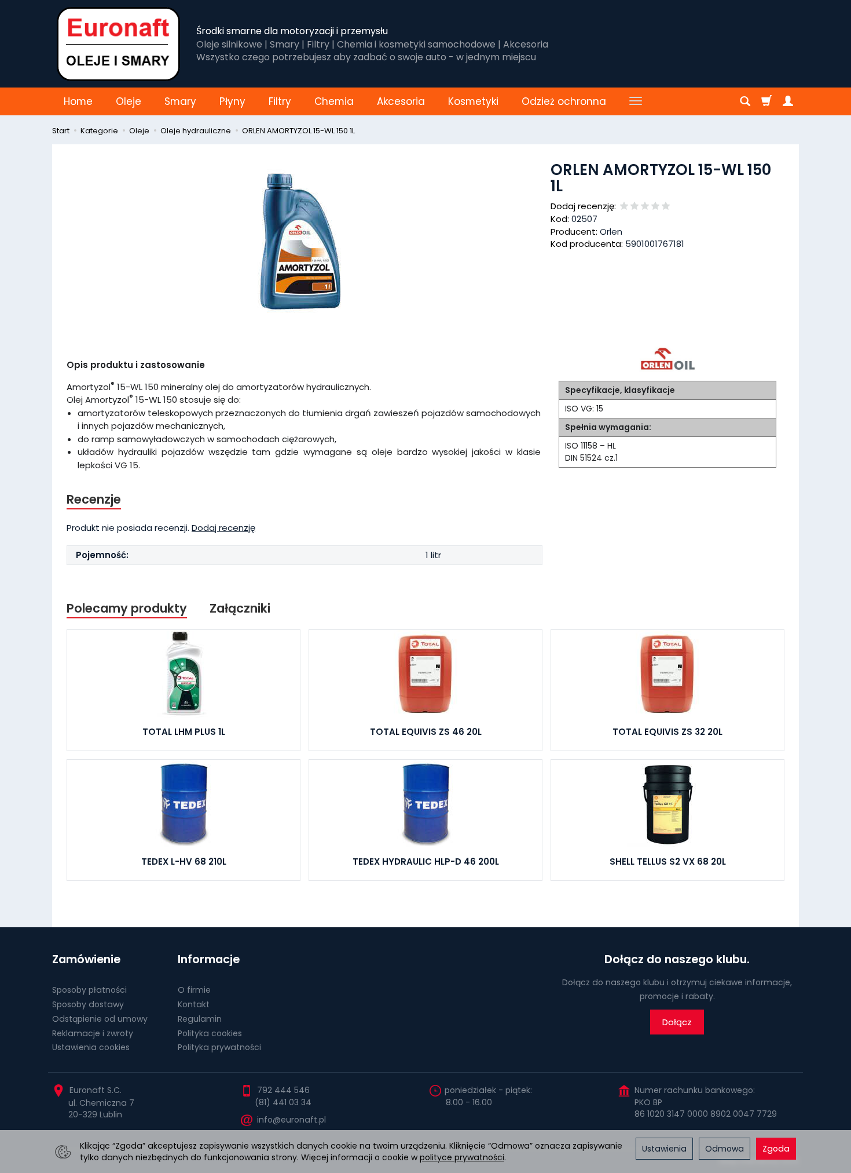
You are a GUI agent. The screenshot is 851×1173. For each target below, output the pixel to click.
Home (78, 101)
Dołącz (677, 1022)
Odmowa (724, 1148)
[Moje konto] (788, 101)
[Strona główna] (118, 44)
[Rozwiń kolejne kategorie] (636, 101)
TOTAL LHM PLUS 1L (183, 732)
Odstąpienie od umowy (100, 1019)
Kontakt (194, 1004)
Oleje (128, 101)
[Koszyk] (766, 101)
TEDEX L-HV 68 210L (183, 861)
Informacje (209, 959)
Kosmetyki (473, 101)
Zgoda (776, 1148)
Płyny (232, 101)
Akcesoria (401, 101)
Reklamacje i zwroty (92, 1033)
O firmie (194, 990)
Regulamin (200, 1019)
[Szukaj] (745, 101)
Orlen (611, 231)
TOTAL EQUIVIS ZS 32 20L (667, 732)
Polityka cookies (210, 1033)
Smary (180, 101)
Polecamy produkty (127, 608)
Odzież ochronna (564, 101)
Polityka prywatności (219, 1047)
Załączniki (240, 608)
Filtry (280, 101)
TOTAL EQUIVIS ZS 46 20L (426, 732)
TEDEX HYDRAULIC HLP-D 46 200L (426, 861)
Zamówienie (86, 959)
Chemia (334, 101)
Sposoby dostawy (88, 1004)
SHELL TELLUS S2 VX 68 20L (668, 861)
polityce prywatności (462, 1157)
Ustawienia (664, 1148)
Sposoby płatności (89, 990)
